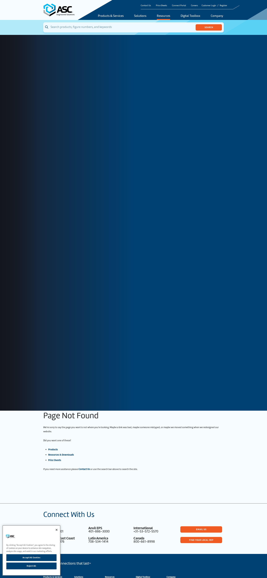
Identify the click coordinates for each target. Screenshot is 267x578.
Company (217, 16)
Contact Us (146, 5)
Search (209, 27)
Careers (194, 5)
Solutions (140, 16)
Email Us (201, 529)
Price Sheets (161, 5)
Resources (163, 16)
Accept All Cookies (31, 557)
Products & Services (111, 16)
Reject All (31, 566)
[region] (31, 550)
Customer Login (209, 5)
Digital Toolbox (190, 16)
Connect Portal (179, 5)
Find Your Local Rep (201, 540)
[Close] (56, 529)
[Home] (60, 9)
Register (223, 5)
